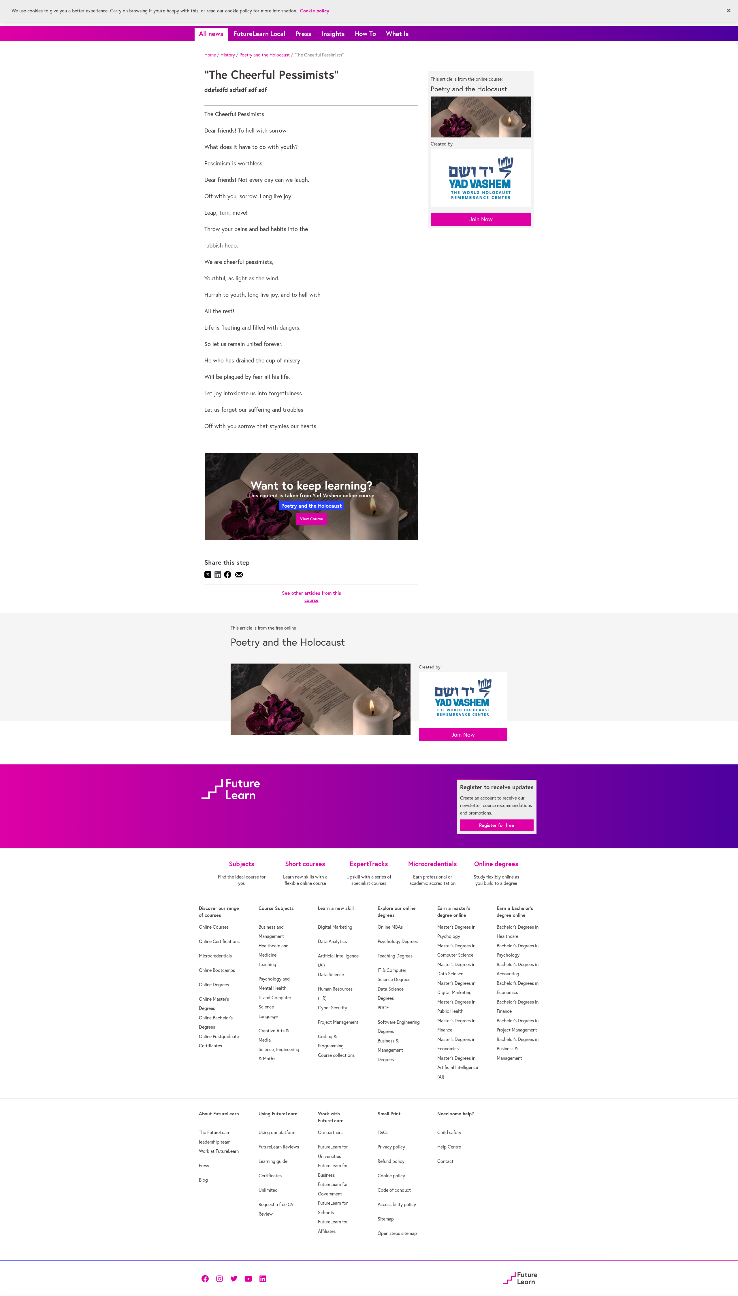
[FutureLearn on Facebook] (206, 1278)
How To (365, 33)
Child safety (449, 1132)
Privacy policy (391, 1147)
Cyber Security (332, 1007)
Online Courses (214, 927)
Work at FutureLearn (219, 1151)
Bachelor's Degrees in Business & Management (518, 1048)
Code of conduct (394, 1190)
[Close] (728, 10)
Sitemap (386, 1219)
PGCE (383, 1007)
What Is (397, 33)
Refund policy (391, 1161)
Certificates (270, 1175)
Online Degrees (214, 984)
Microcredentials (215, 956)
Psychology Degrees (398, 941)
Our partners (330, 1132)
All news (211, 33)
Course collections (336, 1055)
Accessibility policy (397, 1204)
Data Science (331, 974)
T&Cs (383, 1132)
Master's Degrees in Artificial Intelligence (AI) (457, 1067)
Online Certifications (219, 941)
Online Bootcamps (217, 970)
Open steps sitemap (397, 1233)
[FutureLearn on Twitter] (234, 1278)
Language (268, 1016)
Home (210, 55)
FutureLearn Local (259, 33)
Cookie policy (391, 1175)
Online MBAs (390, 927)
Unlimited (268, 1190)
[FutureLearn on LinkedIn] (262, 1278)
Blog (203, 1180)
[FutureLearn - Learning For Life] (520, 1277)
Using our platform (277, 1132)
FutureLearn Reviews (279, 1147)
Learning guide (273, 1161)
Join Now (481, 219)
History (228, 55)
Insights (333, 33)
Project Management (338, 1022)
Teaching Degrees (395, 956)
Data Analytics (332, 941)
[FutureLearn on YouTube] (248, 1278)
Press (303, 33)
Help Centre (449, 1147)
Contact (445, 1161)
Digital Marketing (335, 927)
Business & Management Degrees (390, 1050)
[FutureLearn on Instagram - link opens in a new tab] (219, 1278)
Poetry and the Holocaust (265, 55)
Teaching (267, 964)
